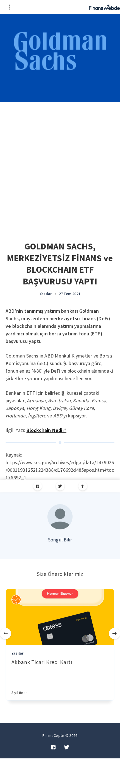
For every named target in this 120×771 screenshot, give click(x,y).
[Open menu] (9, 7)
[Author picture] (60, 516)
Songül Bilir (60, 539)
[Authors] (16, 599)
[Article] (60, 617)
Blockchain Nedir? (46, 430)
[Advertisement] (60, 165)
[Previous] (5, 633)
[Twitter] (60, 486)
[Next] (114, 633)
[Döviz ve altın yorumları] (104, 7)
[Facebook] (37, 486)
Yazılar (46, 293)
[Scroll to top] (82, 486)
